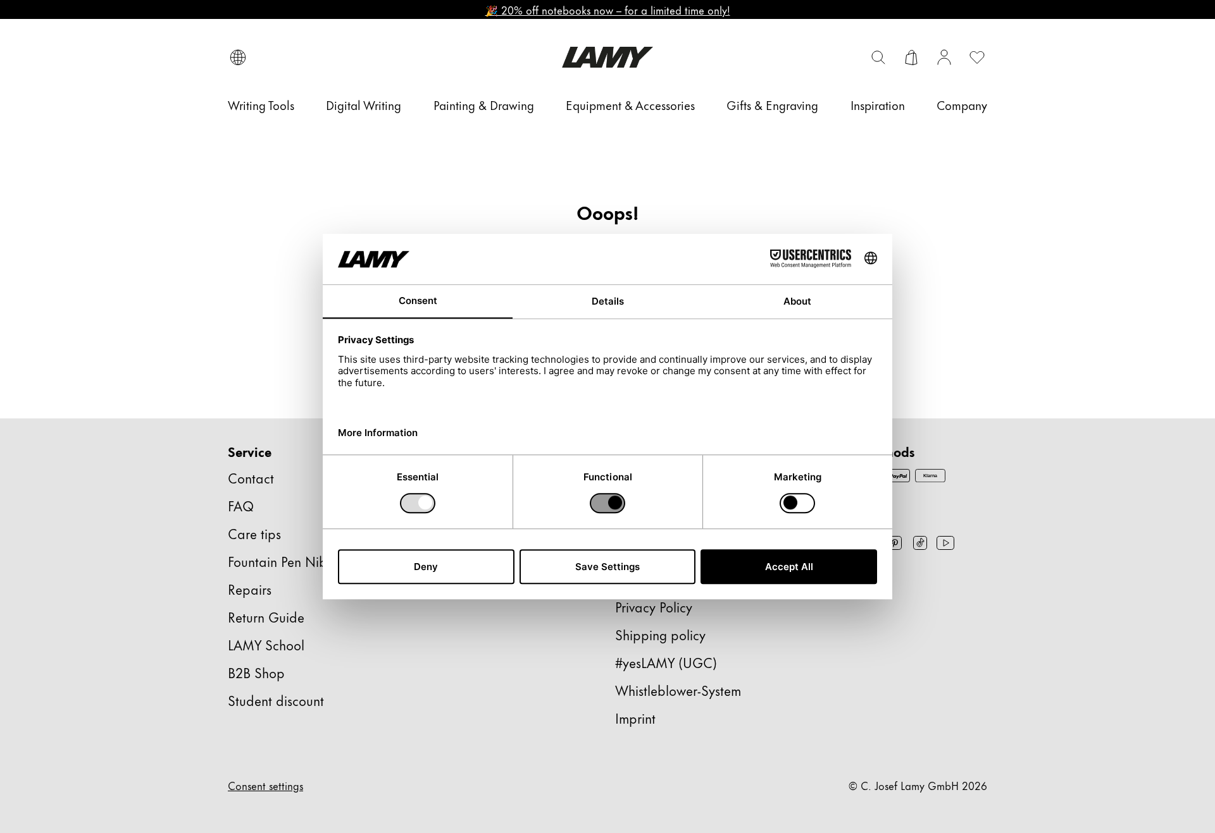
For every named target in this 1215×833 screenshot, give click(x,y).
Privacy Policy (653, 606)
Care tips (254, 533)
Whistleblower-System (678, 689)
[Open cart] (911, 57)
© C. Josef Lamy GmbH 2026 (918, 785)
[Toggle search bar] (878, 57)
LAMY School (266, 644)
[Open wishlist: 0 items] (977, 57)
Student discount (276, 700)
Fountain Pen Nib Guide (297, 560)
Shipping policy (660, 634)
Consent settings (265, 785)
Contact (251, 477)
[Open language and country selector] (238, 57)
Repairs (249, 588)
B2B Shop (256, 672)
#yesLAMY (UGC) (666, 662)
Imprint (635, 717)
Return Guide (266, 616)
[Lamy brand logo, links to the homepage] (608, 57)
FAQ (241, 505)
